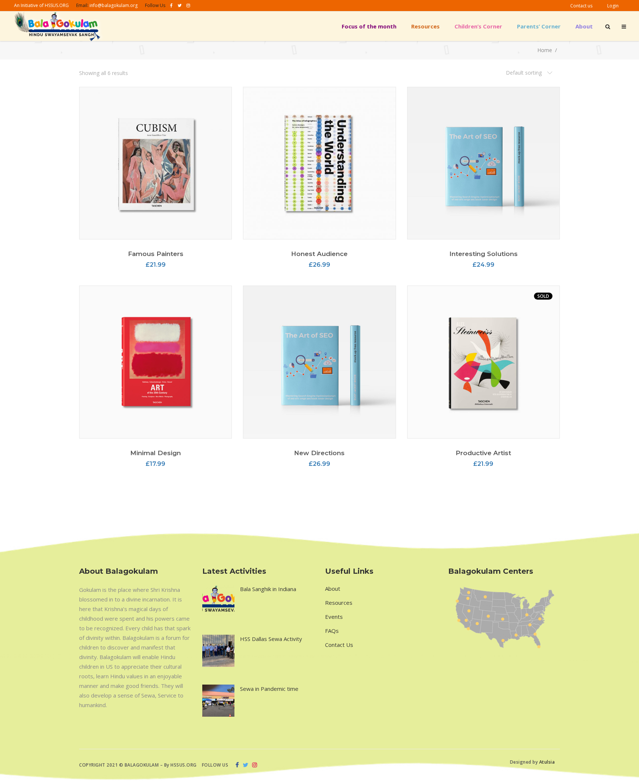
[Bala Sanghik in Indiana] (218, 601)
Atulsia (547, 762)
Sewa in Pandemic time (269, 688)
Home (544, 50)
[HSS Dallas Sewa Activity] (218, 651)
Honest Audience (319, 254)
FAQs (332, 630)
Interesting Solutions (483, 254)
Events (334, 616)
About (332, 588)
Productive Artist (483, 453)
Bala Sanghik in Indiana (268, 589)
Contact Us (339, 644)
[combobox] (529, 73)
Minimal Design (155, 453)
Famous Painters (155, 254)
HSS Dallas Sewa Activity (271, 638)
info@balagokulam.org (113, 5)
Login (613, 6)
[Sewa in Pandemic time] (218, 701)
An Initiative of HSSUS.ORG (41, 5)
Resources (338, 602)
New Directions (319, 453)
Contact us (581, 6)
